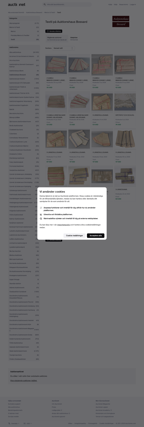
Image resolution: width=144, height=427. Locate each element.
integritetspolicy (63, 225)
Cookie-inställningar (74, 235)
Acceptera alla (96, 235)
